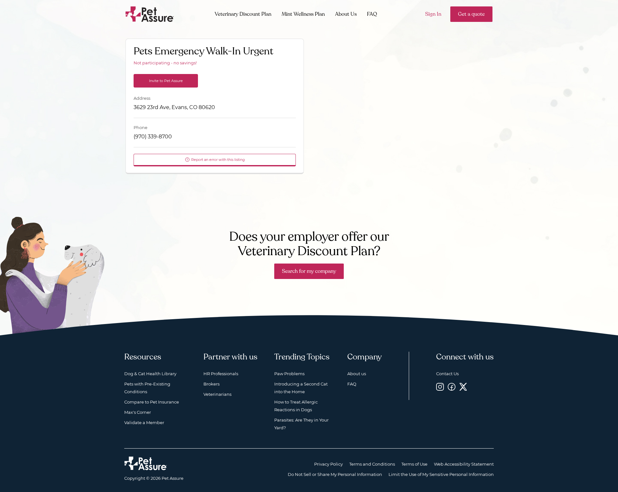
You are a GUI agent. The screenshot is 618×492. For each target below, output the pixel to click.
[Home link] (145, 463)
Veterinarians (217, 394)
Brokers (211, 383)
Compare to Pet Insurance (151, 401)
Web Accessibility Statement (464, 464)
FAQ (372, 14)
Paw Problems (289, 373)
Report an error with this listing (218, 159)
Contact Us (447, 373)
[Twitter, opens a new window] (463, 387)
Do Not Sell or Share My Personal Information (335, 474)
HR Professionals (220, 373)
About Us (346, 14)
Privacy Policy (328, 464)
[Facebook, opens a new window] (451, 387)
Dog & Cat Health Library (150, 373)
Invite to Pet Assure (166, 81)
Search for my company (309, 271)
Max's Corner (137, 412)
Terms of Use (414, 464)
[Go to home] (150, 14)
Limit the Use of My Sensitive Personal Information (441, 474)
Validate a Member (144, 422)
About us (356, 373)
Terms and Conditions (372, 464)
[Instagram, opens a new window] (440, 387)
